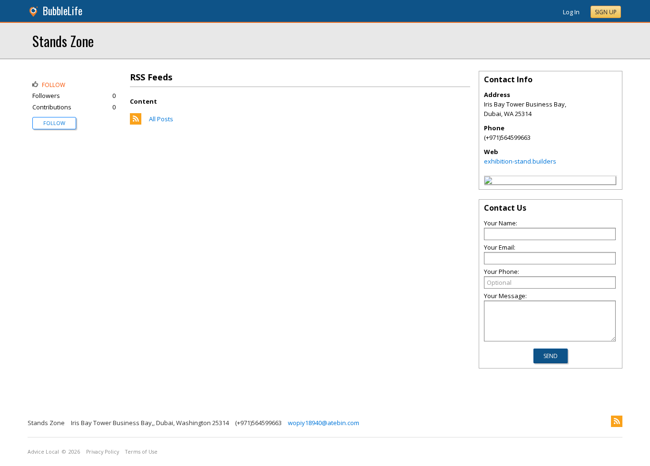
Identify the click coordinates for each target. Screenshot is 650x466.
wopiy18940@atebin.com (323, 422)
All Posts (161, 119)
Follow (54, 122)
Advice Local (43, 451)
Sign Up (606, 12)
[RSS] (616, 421)
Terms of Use (141, 451)
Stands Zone (63, 40)
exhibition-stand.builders (520, 161)
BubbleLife (62, 10)
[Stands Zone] (488, 181)
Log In (571, 12)
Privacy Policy (102, 451)
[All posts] (135, 122)
